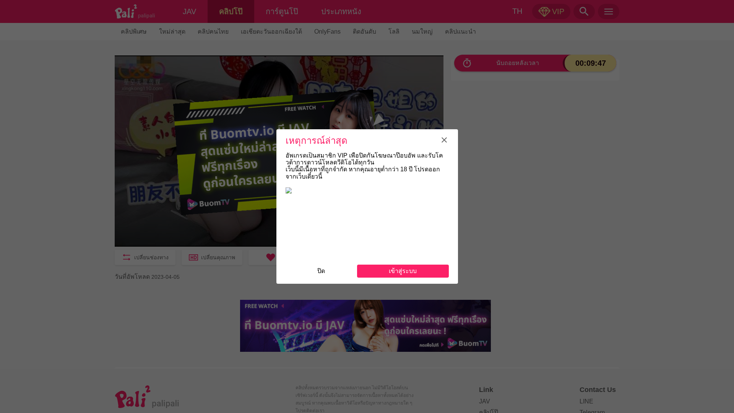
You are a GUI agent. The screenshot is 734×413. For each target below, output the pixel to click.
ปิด (321, 271)
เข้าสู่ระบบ (403, 271)
